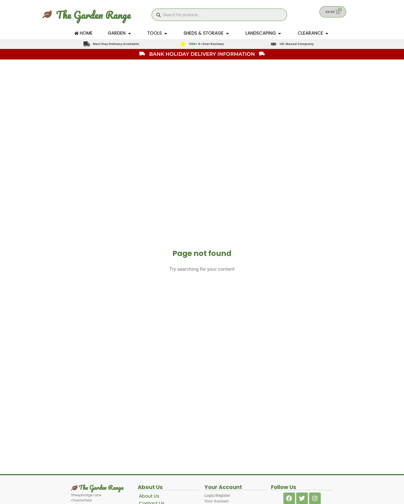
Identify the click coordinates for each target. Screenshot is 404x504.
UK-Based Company (297, 44)
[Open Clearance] (327, 33)
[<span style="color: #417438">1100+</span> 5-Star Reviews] (182, 44)
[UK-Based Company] (273, 44)
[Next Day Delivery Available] (86, 44)
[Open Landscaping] (279, 33)
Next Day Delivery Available (116, 44)
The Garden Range (93, 15)
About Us (149, 496)
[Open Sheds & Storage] (227, 33)
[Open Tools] (165, 33)
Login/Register (217, 495)
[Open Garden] (129, 33)
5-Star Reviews (206, 44)
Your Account (216, 500)
